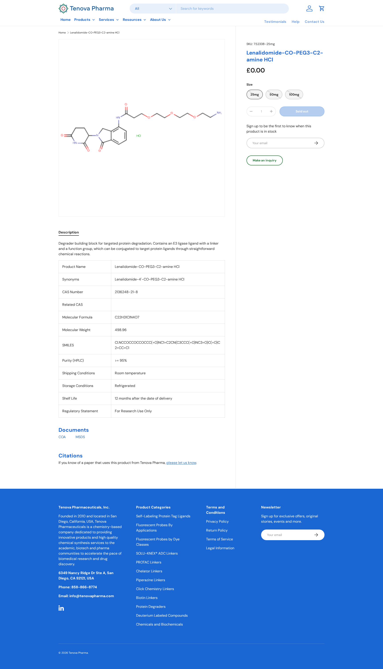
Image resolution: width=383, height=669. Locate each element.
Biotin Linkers (147, 597)
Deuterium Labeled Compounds (162, 615)
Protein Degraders (151, 606)
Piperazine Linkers (150, 580)
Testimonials (275, 21)
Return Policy (217, 530)
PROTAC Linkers (148, 562)
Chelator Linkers (149, 571)
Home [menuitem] (66, 19)
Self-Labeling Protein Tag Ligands (163, 516)
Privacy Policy (217, 521)
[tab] (69, 232)
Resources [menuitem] (132, 19)
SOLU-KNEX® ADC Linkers (157, 553)
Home (62, 32)
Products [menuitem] (82, 19)
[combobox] (209, 9)
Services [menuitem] (106, 19)
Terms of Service (219, 539)
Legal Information (220, 548)
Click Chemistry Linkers (155, 589)
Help (295, 21)
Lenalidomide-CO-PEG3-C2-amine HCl (94, 32)
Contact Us (314, 21)
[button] (322, 8)
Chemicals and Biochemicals (159, 624)
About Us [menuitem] (158, 19)
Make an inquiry (265, 160)
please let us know (181, 462)
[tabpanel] (142, 355)
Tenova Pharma (78, 653)
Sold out (302, 111)
